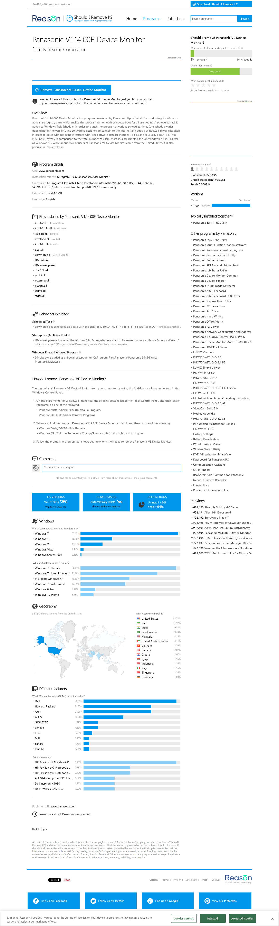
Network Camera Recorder (209, 480)
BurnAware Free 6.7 (216, 517)
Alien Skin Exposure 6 (217, 512)
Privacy (177, 879)
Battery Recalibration (206, 439)
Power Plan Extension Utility (210, 490)
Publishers (175, 18)
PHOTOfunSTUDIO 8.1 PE (209, 362)
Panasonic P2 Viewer (206, 326)
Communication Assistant (209, 464)
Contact (216, 879)
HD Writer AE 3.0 (204, 372)
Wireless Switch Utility (206, 449)
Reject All (212, 918)
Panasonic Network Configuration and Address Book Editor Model (234, 332)
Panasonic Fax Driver (206, 311)
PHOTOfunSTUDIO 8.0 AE (209, 403)
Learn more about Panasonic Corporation (64, 814)
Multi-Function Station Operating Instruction (221, 398)
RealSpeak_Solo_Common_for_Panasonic (218, 475)
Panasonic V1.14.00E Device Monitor (227, 533)
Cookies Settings (184, 918)
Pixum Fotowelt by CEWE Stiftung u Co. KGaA (232, 523)
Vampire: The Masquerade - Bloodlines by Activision (236, 548)
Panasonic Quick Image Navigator (214, 286)
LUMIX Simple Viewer (206, 367)
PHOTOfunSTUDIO (205, 378)
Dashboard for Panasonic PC (211, 459)
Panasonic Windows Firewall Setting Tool (218, 250)
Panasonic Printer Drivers (208, 260)
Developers (191, 879)
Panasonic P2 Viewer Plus (209, 306)
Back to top (38, 829)
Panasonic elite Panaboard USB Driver (216, 296)
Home (131, 18)
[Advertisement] (221, 129)
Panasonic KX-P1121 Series (210, 347)
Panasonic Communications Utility (214, 255)
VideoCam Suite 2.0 (205, 408)
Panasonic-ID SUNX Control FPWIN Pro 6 (219, 337)
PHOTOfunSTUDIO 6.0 (207, 357)
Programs (151, 18)
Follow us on (111, 901)
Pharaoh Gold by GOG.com (221, 507)
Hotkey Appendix (204, 413)
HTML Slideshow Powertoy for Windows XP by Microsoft (239, 538)
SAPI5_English (202, 470)
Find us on (54, 901)
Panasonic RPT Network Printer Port (215, 265)
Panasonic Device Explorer (209, 281)
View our (224, 901)
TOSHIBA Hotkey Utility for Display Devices (231, 553)
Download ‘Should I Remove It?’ (217, 4)
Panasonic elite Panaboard (209, 291)
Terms (166, 879)
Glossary (154, 879)
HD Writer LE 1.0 (203, 429)
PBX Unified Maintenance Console (214, 424)
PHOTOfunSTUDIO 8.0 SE (209, 418)
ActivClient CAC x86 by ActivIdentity (227, 528)
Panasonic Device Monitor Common (215, 275)
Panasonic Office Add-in (208, 321)
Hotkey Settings (203, 434)
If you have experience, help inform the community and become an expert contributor (93, 103)
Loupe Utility (201, 485)
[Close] (272, 918)
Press (204, 879)
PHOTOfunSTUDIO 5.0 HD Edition (214, 388)
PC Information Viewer (207, 444)
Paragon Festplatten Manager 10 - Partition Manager (237, 543)
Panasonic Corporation (64, 49)
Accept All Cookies (242, 918)
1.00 (196, 205)
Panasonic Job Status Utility (210, 270)
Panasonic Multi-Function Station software (219, 245)
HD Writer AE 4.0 (204, 393)
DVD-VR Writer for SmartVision (212, 454)
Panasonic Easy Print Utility (210, 222)
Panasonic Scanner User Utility (212, 301)
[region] (139, 918)
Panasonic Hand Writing (208, 316)
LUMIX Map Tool (203, 352)
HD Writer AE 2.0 (204, 383)
